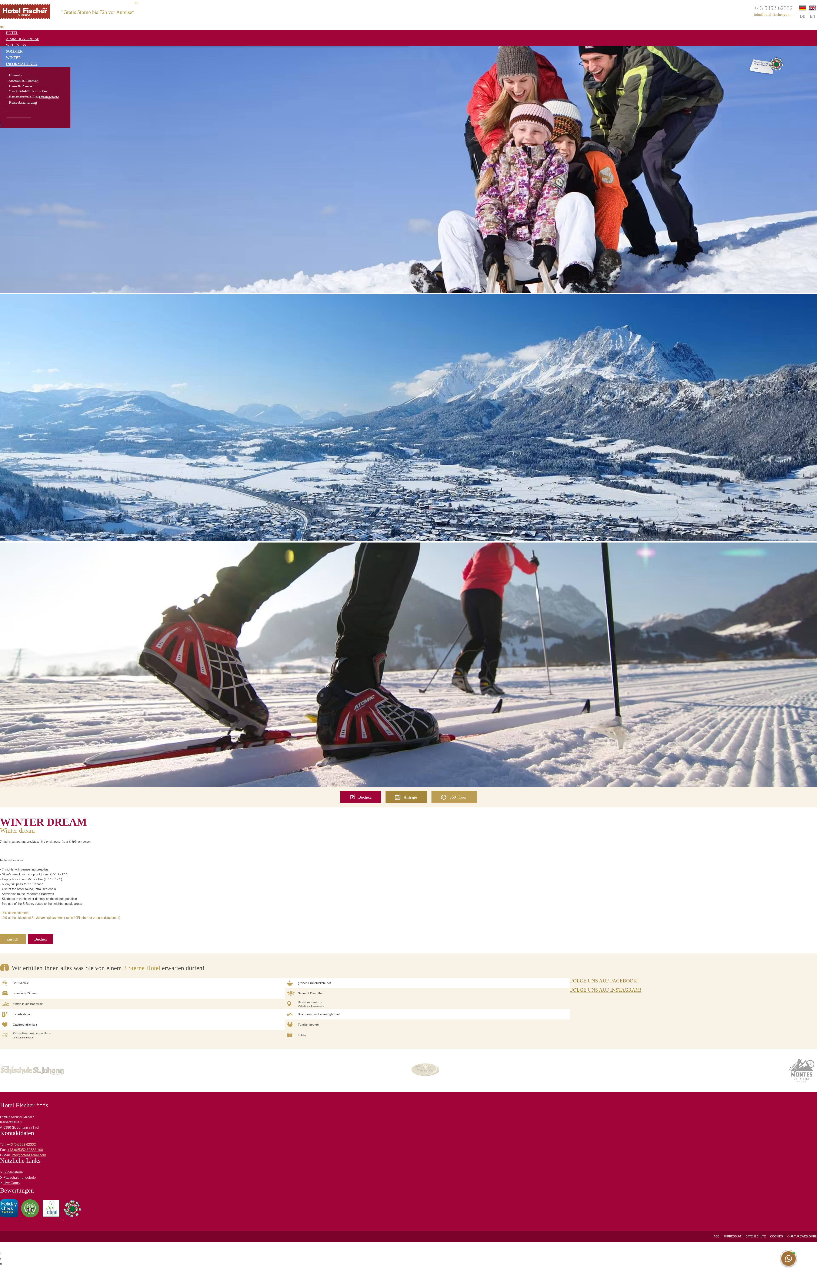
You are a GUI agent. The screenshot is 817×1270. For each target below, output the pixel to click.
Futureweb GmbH (803, 1236)
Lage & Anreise (21, 86)
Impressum (732, 1236)
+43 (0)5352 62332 (21, 1144)
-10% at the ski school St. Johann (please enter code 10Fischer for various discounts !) (60, 917)
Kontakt (15, 75)
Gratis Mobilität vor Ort (28, 91)
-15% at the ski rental (14, 913)
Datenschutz (756, 1236)
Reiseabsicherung (23, 102)
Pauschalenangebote (19, 1177)
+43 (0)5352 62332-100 (25, 1150)
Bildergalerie (13, 1172)
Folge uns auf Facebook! (604, 981)
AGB (717, 1236)
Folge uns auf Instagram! (605, 990)
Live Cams (11, 1183)
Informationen (21, 64)
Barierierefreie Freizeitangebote (34, 97)
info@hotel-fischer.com (772, 14)
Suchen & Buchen (24, 81)
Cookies (776, 1236)
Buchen (40, 939)
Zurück (12, 939)
